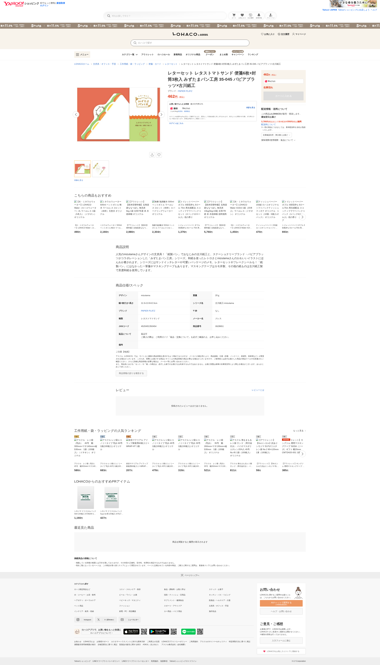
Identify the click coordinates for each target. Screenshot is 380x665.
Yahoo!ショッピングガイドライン (183, 661)
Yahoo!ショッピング (82, 661)
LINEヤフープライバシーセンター (135, 661)
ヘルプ (374, 10)
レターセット (171, 64)
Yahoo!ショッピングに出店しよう (354, 10)
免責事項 (163, 661)
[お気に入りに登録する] (159, 155)
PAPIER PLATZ (148, 311)
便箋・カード (155, 64)
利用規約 (154, 661)
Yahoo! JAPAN (329, 10)
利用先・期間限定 (184, 111)
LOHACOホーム (81, 64)
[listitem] (96, 589)
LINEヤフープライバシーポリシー (106, 661)
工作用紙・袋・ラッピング (132, 64)
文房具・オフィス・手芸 (104, 64)
